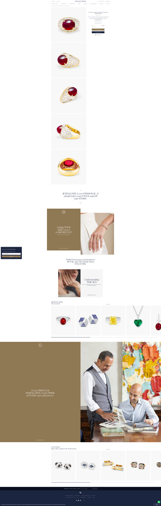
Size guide (102, 25)
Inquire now (98, 32)
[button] (53, 1)
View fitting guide (63, 248)
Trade (93, 497)
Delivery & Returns (69, 495)
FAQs (78, 497)
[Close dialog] (20, 248)
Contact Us (93, 495)
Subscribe (95, 488)
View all (108, 304)
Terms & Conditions (85, 495)
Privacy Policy (77, 495)
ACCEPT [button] (157, 504)
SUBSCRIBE (11, 256)
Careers (89, 497)
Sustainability (83, 497)
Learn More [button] (63, 504)
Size (92, 25)
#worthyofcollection (70, 497)
